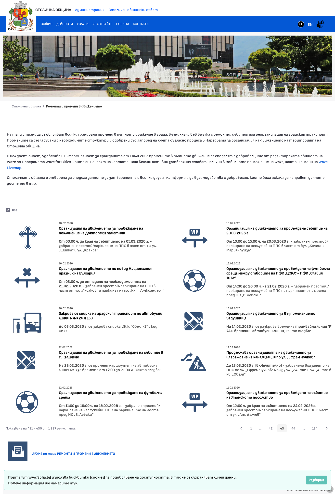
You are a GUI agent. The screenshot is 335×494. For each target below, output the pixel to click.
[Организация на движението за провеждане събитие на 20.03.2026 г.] (194, 237)
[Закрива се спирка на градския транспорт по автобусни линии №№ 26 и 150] (27, 321)
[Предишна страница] (241, 428)
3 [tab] (293, 89)
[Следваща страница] (326, 428)
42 (272, 429)
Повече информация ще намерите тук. (43, 483)
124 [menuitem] (316, 429)
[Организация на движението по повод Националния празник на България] (27, 277)
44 (294, 429)
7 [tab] (313, 89)
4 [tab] (298, 89)
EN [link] (310, 24)
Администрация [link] (89, 9)
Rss (14, 210)
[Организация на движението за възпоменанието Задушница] (193, 320)
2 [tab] (288, 89)
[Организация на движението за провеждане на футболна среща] (27, 401)
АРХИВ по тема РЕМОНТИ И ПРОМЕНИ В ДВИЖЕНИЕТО (75, 453)
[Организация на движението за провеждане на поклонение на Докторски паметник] (27, 237)
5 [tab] (303, 89)
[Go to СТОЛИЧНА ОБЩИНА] (21, 16)
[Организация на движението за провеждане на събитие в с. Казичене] (26, 359)
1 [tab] (284, 89)
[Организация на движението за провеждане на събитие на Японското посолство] (194, 401)
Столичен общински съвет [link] (133, 9)
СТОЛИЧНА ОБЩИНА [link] (53, 9)
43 (283, 429)
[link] (301, 25)
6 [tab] (308, 89)
